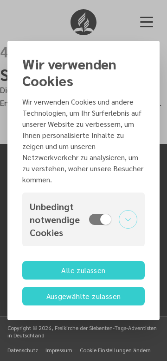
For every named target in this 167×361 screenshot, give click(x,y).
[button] (83, 219)
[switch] (100, 219)
